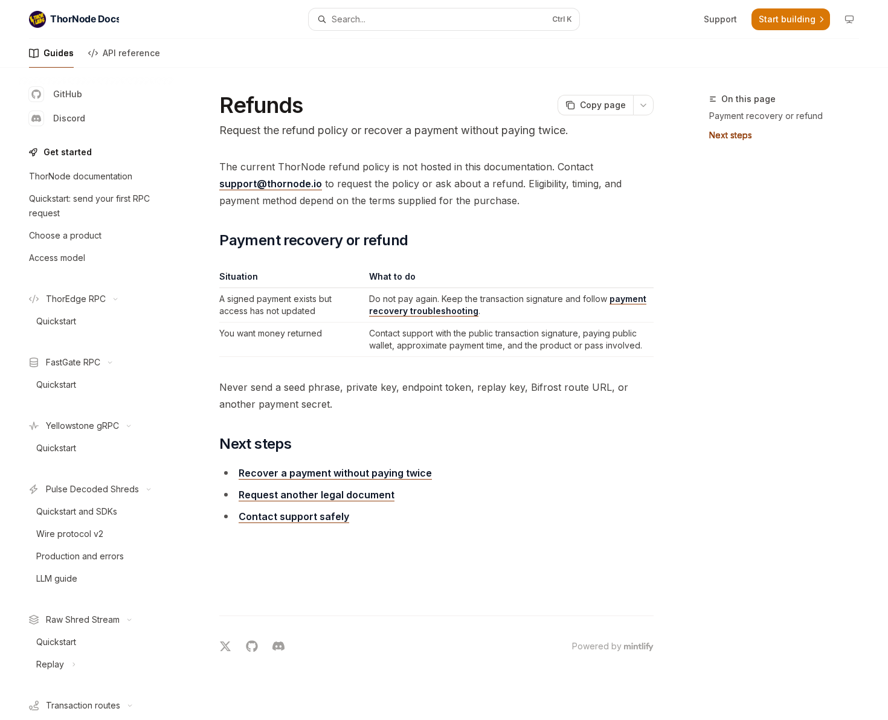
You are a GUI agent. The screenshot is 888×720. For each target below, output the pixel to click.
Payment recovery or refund (766, 116)
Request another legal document (316, 495)
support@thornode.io (270, 184)
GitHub (67, 94)
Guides (58, 53)
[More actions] (643, 105)
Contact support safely (294, 516)
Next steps (730, 135)
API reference (131, 53)
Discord (69, 118)
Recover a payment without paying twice (335, 473)
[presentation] (106, 394)
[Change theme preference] (849, 19)
